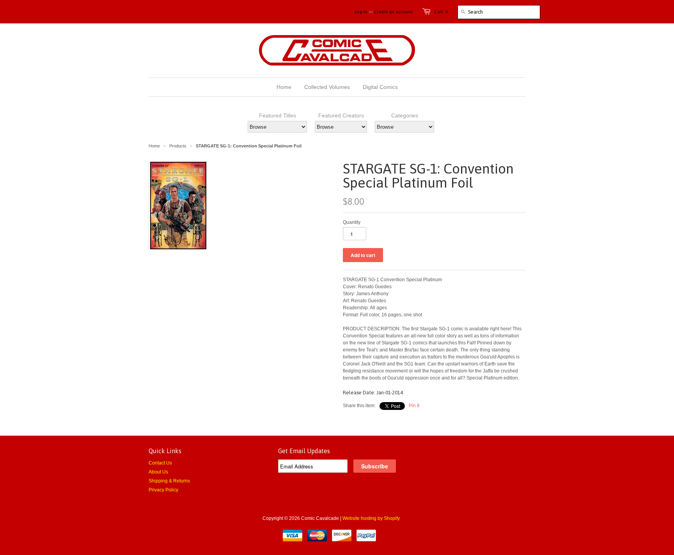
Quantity (351, 222)
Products (177, 146)
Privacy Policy (163, 490)
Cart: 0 (441, 11)
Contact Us (160, 463)
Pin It (414, 405)
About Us (158, 472)
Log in (361, 11)
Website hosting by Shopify (371, 518)
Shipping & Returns (169, 481)
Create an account (393, 11)
